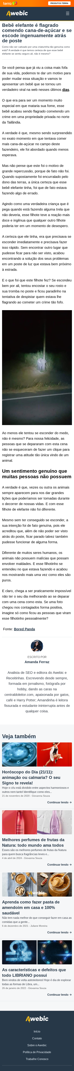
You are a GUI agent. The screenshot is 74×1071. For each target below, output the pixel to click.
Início (37, 1031)
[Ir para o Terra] (10, 3)
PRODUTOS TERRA (59, 3)
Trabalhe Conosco (37, 1059)
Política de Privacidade (37, 1052)
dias (65, 90)
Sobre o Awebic (37, 1045)
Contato (37, 1038)
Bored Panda (24, 629)
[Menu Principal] (67, 14)
